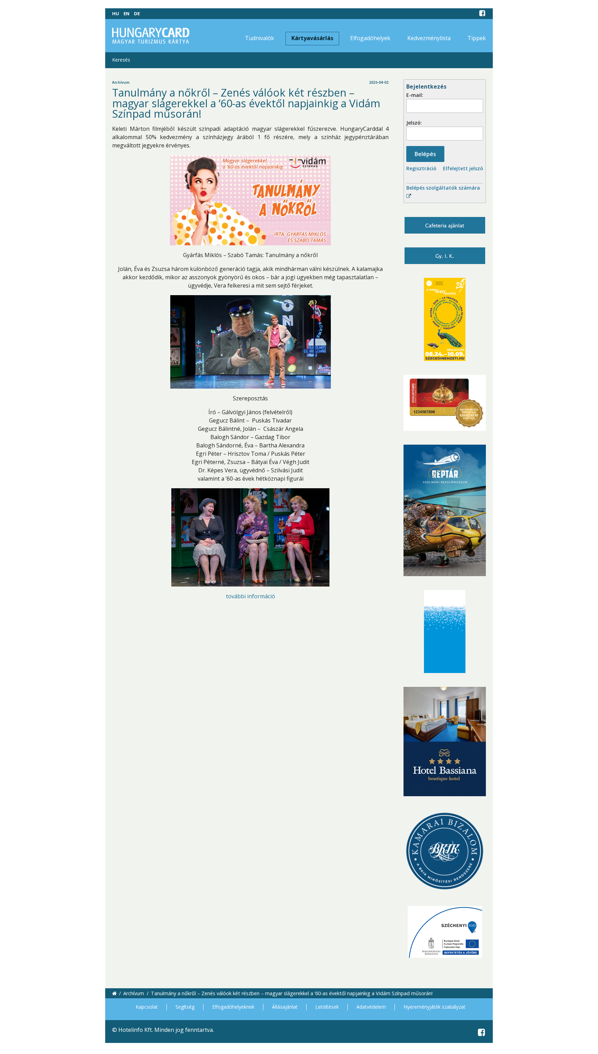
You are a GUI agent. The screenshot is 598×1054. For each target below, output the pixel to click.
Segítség (184, 1006)
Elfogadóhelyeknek (233, 1006)
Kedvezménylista (429, 38)
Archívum (133, 993)
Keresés (121, 59)
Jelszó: (414, 122)
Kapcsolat (147, 1006)
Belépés (425, 154)
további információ (250, 596)
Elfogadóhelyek (370, 38)
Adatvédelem (371, 1006)
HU (115, 13)
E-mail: (414, 95)
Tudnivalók (259, 38)
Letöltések (327, 1006)
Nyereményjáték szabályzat (434, 1006)
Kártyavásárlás (312, 38)
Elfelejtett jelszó (463, 168)
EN (126, 13)
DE (137, 13)
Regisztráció (421, 168)
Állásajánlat (285, 1006)
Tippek (477, 38)
